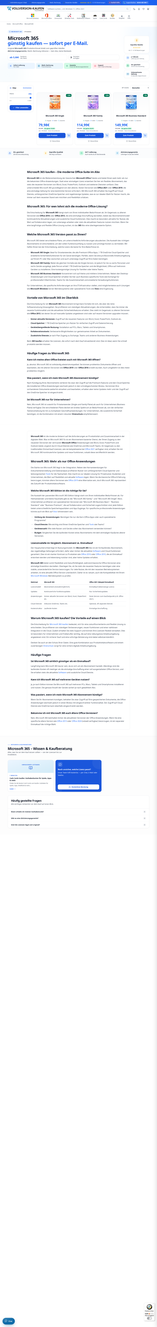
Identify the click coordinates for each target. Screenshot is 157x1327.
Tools (48, 474)
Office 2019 (73, 480)
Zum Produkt (52, 135)
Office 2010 (101, 554)
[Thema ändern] (134, 9)
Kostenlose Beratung (80, 787)
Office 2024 (77, 721)
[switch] (149, 1318)
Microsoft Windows (39, 576)
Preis (12, 94)
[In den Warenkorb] (68, 135)
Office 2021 (90, 449)
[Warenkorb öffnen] (148, 9)
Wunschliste (56, 141)
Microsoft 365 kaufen (59, 624)
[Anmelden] (139, 9)
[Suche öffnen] (127, 8)
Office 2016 (86, 554)
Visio (55, 511)
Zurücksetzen (27, 88)
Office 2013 (62, 721)
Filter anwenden (22, 107)
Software (80, 477)
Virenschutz (48, 646)
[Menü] (153, 1304)
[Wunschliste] (143, 9)
